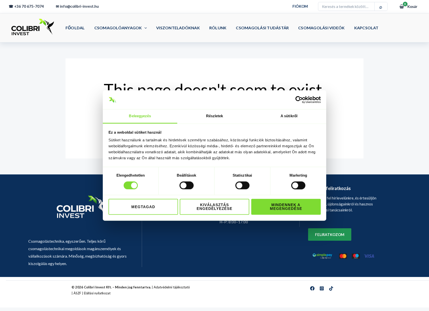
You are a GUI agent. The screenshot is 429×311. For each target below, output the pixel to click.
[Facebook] (312, 288)
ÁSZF (77, 293)
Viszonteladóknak (178, 27)
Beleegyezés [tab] (140, 116)
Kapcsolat (366, 27)
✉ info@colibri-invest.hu (77, 6)
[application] (144, 27)
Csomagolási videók (321, 27)
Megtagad (143, 207)
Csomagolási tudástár (262, 27)
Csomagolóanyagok (118, 27)
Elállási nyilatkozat (97, 293)
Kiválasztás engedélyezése (214, 207)
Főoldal (75, 27)
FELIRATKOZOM (329, 234)
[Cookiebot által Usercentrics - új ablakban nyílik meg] (299, 100)
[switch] (186, 186)
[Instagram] (322, 288)
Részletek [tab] (214, 116)
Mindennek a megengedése (286, 207)
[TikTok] (331, 288)
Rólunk (217, 27)
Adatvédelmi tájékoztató (172, 287)
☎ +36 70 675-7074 (26, 6)
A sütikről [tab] (289, 116)
